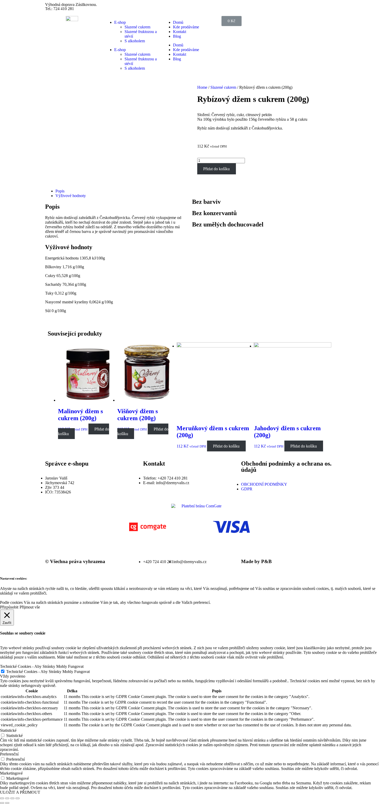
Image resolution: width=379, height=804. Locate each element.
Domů (178, 22)
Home (202, 87)
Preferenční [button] (9, 754)
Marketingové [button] (11, 773)
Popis (59, 191)
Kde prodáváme (186, 27)
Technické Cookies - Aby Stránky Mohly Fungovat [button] (42, 666)
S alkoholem (135, 41)
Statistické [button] (8, 730)
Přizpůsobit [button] (9, 607)
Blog (177, 36)
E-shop (120, 22)
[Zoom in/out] (17, 798)
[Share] (7, 798)
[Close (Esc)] (2, 798)
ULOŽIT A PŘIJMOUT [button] (20, 792)
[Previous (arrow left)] (2, 803)
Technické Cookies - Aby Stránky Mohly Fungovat (48, 671)
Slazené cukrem (137, 27)
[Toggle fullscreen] (12, 798)
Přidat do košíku (216, 169)
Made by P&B (256, 561)
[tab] (121, 191)
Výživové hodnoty (70, 195)
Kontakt (179, 31)
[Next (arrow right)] (7, 803)
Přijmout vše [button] (30, 607)
